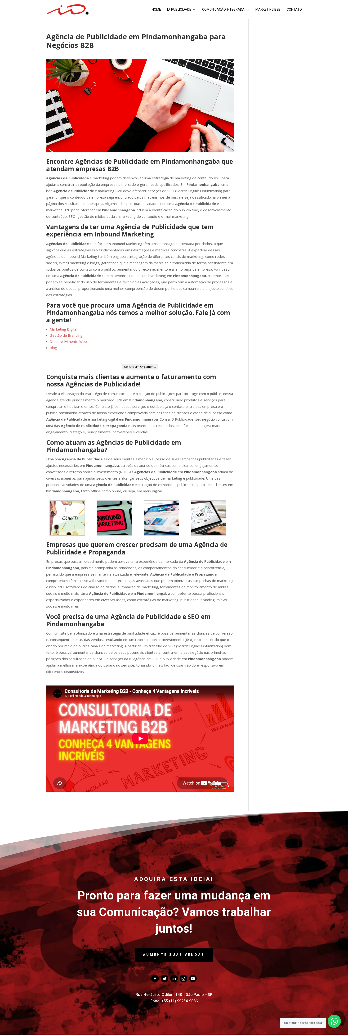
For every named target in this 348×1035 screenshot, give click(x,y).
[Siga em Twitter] (164, 978)
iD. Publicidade (179, 9)
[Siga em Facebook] (155, 978)
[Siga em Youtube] (193, 978)
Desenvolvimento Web (68, 341)
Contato (294, 9)
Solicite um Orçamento (140, 366)
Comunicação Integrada (223, 9)
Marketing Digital (63, 329)
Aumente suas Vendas (174, 955)
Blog (53, 347)
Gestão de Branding (66, 335)
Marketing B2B (268, 9)
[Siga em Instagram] (183, 978)
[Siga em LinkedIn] (174, 978)
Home (156, 9)
